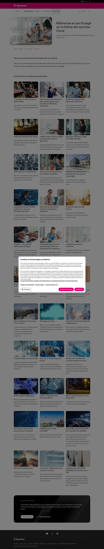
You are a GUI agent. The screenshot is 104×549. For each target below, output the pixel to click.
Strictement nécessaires (66, 289)
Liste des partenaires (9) (51, 284)
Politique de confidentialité (27, 284)
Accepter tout (79, 289)
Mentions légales (39, 284)
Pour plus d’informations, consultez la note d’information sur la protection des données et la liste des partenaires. (49, 281)
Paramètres (27, 289)
